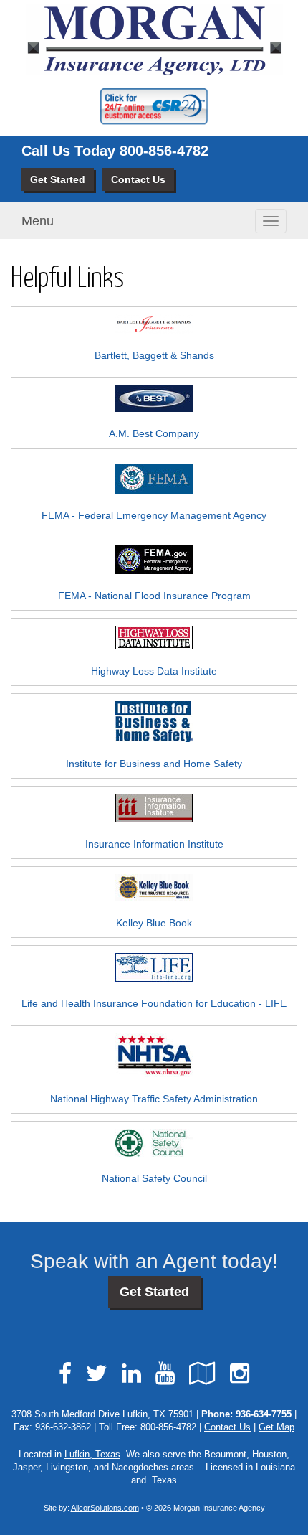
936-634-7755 (264, 1414)
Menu (37, 221)
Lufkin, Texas (92, 1455)
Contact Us (138, 179)
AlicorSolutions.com (105, 1507)
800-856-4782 (164, 151)
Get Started (57, 179)
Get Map (276, 1427)
